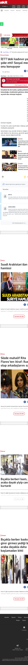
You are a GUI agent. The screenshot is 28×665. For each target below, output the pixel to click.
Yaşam (24, 620)
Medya (18, 620)
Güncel (3, 451)
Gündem (6, 10)
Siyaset (12, 10)
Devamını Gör (18, 316)
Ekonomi (18, 10)
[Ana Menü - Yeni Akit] (1, 10)
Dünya (3, 260)
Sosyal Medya (6, 52)
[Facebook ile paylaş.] (25, 71)
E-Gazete (24, 630)
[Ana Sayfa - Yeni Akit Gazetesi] (3, 2)
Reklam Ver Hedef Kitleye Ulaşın (17, 649)
